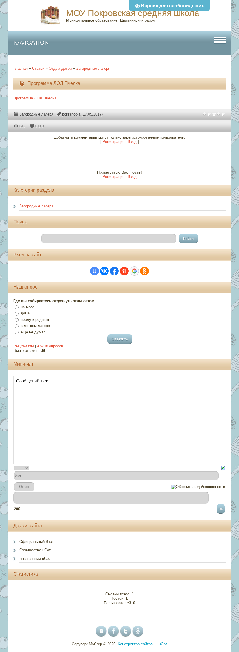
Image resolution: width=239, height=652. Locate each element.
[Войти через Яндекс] (124, 271)
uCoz (163, 644)
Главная (20, 68)
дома (25, 313)
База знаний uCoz (35, 558)
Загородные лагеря (93, 68)
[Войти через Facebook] (114, 271)
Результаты (23, 346)
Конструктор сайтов (135, 644)
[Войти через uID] (94, 271)
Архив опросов (50, 346)
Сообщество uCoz (35, 550)
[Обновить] (223, 467)
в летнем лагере (35, 326)
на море (28, 307)
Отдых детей (60, 68)
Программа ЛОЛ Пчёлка (34, 98)
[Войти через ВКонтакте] (104, 271)
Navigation (31, 42)
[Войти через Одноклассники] (144, 271)
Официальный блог (36, 541)
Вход (132, 141)
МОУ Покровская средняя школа (132, 13)
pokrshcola (71, 114)
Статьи (38, 68)
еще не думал (33, 332)
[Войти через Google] (134, 271)
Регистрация (113, 141)
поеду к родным (35, 319)
